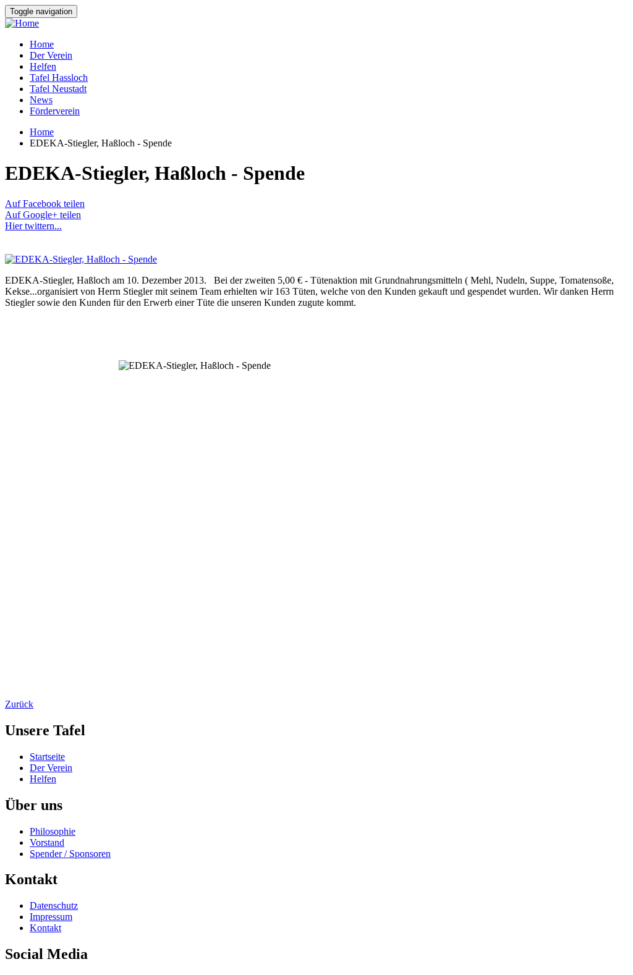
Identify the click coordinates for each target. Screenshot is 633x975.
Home (42, 44)
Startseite (47, 756)
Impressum (51, 916)
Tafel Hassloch (59, 77)
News (41, 100)
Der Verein (51, 55)
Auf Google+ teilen (43, 214)
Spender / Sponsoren (70, 853)
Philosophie (52, 831)
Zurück (19, 704)
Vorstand (47, 842)
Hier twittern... (33, 226)
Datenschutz (54, 905)
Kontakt (45, 927)
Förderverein (55, 111)
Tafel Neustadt (58, 88)
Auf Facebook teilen (45, 203)
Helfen (43, 66)
